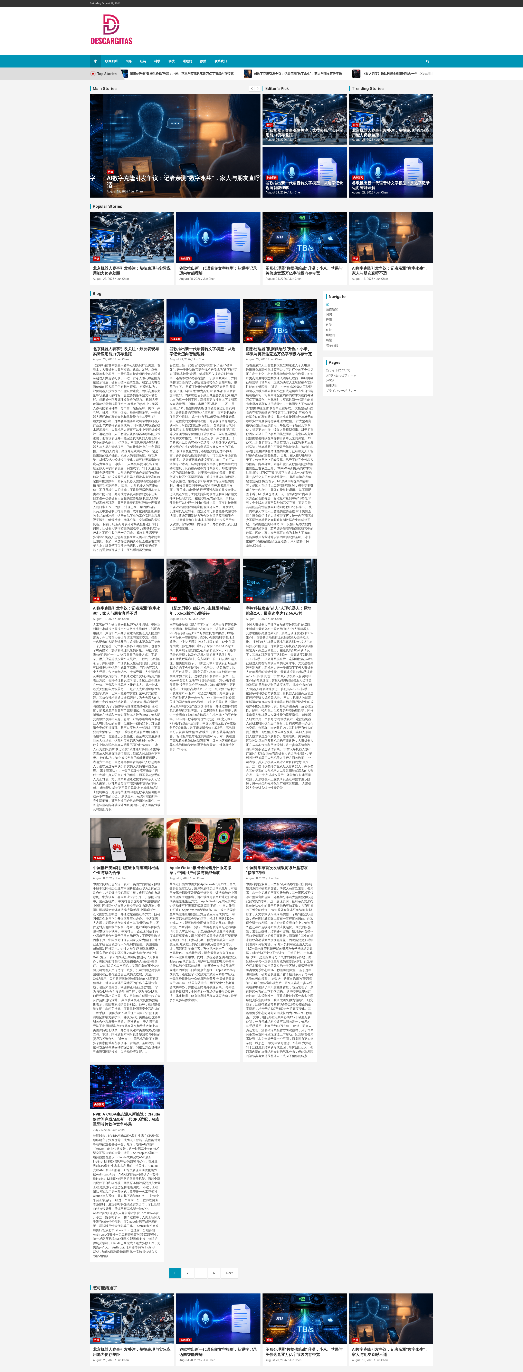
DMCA (330, 380)
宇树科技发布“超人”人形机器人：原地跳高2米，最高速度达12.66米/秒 (278, 611)
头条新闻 (272, 177)
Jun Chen (124, 191)
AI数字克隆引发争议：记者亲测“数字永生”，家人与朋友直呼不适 (126, 611)
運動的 (187, 61)
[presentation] (252, 88)
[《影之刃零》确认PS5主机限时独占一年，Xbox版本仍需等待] (203, 580)
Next (229, 1273)
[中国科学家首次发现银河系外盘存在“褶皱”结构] (280, 840)
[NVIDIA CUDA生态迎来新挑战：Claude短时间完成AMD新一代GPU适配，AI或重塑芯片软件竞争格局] (127, 1086)
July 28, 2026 (101, 1129)
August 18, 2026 (105, 191)
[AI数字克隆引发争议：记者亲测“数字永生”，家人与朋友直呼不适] (127, 580)
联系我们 (221, 61)
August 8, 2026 (103, 878)
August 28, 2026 (276, 139)
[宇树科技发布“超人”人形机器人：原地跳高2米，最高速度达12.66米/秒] (280, 580)
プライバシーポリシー (341, 390)
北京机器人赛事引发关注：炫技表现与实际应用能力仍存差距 (304, 132)
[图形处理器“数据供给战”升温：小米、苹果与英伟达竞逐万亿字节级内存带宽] (280, 321)
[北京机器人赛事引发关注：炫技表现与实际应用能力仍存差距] (127, 321)
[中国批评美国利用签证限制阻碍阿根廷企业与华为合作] (127, 840)
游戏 (98, 178)
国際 (129, 61)
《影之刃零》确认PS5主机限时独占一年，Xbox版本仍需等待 (171, 185)
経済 (143, 61)
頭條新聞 (111, 61)
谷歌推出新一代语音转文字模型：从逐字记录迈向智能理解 (304, 185)
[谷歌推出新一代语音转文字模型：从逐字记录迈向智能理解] (203, 321)
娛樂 (203, 61)
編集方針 (332, 385)
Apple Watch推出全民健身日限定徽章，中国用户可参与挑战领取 (200, 870)
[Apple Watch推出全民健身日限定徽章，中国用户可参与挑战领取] (203, 840)
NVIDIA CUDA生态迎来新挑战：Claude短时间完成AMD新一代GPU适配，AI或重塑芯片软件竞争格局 (126, 1119)
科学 (157, 61)
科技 (172, 61)
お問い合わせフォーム (341, 375)
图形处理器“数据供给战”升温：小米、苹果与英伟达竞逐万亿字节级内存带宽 (304, 271)
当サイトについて (338, 370)
